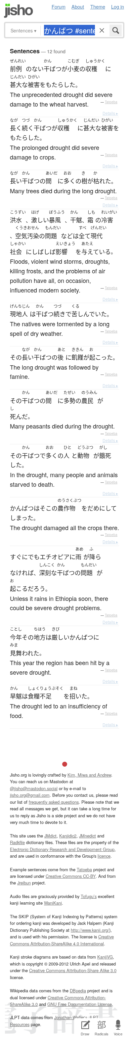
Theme (97, 6)
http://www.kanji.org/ (90, 930)
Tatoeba (111, 102)
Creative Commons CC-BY (71, 876)
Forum (58, 6)
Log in (117, 6)
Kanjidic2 (67, 836)
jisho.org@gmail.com (30, 795)
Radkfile (17, 842)
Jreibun (24, 882)
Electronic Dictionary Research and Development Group (62, 849)
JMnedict (87, 836)
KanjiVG (105, 957)
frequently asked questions (54, 802)
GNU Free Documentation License (79, 1004)
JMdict (50, 836)
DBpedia (78, 990)
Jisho (18, 11)
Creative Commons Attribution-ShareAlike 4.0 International (62, 939)
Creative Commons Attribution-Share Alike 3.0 (72, 970)
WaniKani (53, 903)
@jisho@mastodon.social (34, 788)
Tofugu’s (89, 896)
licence (104, 856)
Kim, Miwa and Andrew (89, 775)
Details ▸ (110, 113)
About (77, 6)
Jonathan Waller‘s (70, 1017)
